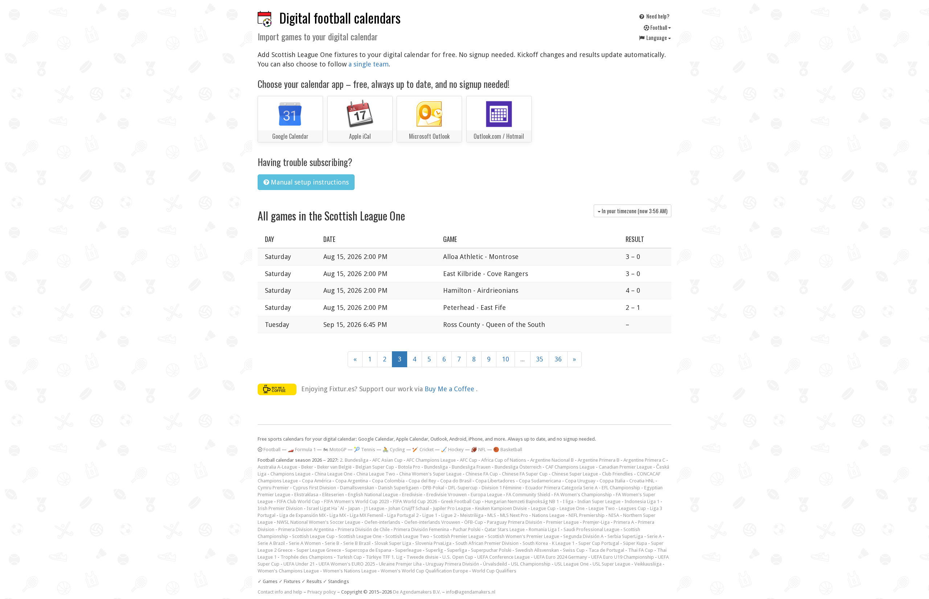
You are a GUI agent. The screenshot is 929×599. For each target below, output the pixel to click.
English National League (373, 494)
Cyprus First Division (314, 487)
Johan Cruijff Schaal (408, 508)
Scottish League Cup (313, 536)
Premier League (562, 522)
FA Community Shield (528, 494)
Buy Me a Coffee (450, 389)
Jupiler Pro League (452, 508)
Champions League (290, 474)
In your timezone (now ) (634, 211)
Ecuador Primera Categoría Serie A (561, 487)
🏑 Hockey (452, 449)
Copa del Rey (422, 480)
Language (656, 37)
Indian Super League (599, 501)
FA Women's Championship (583, 494)
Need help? (657, 16)
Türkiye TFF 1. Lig (384, 557)
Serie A (654, 536)
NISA (614, 515)
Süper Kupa (635, 543)
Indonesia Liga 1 (642, 501)
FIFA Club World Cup (298, 501)
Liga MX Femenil (366, 515)
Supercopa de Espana (368, 550)
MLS (491, 515)
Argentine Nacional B (552, 460)
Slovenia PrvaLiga (433, 543)
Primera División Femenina (421, 529)
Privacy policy (321, 592)
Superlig (434, 550)
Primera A (624, 522)
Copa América (316, 480)
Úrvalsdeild (495, 564)
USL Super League (611, 564)
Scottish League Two (407, 536)
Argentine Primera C (644, 460)
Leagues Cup (632, 508)
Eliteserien (333, 494)
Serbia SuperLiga (625, 536)
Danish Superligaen (398, 487)
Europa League (486, 494)
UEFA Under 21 (299, 564)
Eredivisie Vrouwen (446, 494)
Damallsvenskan (357, 487)
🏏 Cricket (423, 449)
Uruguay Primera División (452, 564)
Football (658, 27)
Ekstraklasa (306, 494)
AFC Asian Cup (387, 460)
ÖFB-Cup (473, 522)
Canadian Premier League (625, 467)
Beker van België (334, 467)
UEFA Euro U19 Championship (622, 557)
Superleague (408, 550)
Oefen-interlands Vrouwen (432, 522)
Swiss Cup (574, 550)
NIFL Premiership (587, 515)
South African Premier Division (487, 543)
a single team (368, 64)
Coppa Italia (612, 480)
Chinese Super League (575, 474)
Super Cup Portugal (598, 543)
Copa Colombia (388, 480)
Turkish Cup (349, 557)
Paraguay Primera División (514, 522)
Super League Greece (318, 550)
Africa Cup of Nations (503, 460)
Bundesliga (436, 467)
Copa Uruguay (580, 480)
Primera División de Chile (364, 529)
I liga (568, 501)
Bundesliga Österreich (518, 467)
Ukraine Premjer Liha (400, 564)
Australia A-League (277, 467)
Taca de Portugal (606, 550)
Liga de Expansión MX (302, 515)
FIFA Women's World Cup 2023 (356, 501)
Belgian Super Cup (375, 467)
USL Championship (531, 564)
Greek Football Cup (461, 501)
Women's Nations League (350, 571)
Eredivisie (412, 494)
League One (572, 508)
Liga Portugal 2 (402, 515)
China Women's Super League (430, 474)
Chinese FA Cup (482, 474)
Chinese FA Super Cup (525, 474)
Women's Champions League (288, 571)
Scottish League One (360, 536)
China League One (333, 474)
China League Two (375, 474)
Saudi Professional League (591, 529)
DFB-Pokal (433, 487)
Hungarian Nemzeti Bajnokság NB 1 (522, 501)
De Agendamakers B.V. (417, 592)
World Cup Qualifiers (494, 571)
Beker (307, 467)
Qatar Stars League (504, 529)
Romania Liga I (544, 529)
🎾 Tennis (364, 449)
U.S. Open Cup (457, 557)
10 (505, 359)
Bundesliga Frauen (471, 467)
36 (558, 359)
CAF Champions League (570, 467)
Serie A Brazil (271, 543)
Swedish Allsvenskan (537, 550)
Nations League (548, 515)
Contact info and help (280, 592)
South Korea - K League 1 (548, 543)
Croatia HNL (641, 480)
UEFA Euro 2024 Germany (560, 557)
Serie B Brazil (357, 543)
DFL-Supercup (463, 487)
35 (539, 359)
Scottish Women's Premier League (523, 536)
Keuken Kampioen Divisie (501, 508)
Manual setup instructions (309, 182)
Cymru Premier (273, 487)
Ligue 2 (448, 515)
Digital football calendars (340, 18)
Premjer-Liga (596, 522)
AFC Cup (468, 460)
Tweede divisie (422, 557)
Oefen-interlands (382, 522)
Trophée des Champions (307, 557)
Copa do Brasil (455, 480)
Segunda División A (583, 536)
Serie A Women (305, 543)
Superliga (457, 550)
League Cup (543, 508)
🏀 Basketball (507, 449)
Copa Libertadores (495, 480)
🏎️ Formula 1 (302, 449)
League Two (602, 508)
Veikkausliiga (648, 564)
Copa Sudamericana (540, 480)
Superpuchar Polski (491, 550)
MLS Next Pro (514, 515)
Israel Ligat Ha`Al (325, 508)
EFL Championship (621, 487)
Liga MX (338, 515)
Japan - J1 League (366, 508)
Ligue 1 (429, 515)
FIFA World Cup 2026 (415, 501)
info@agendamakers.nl (470, 592)
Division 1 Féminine (501, 487)
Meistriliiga (471, 515)
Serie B (332, 543)
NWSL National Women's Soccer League (318, 522)
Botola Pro (409, 467)
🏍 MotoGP (335, 449)
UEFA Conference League (503, 557)
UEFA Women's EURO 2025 (347, 564)
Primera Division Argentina (306, 529)
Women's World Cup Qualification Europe (424, 571)
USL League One (571, 564)
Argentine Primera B (598, 460)
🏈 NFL (478, 449)
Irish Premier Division (280, 508)
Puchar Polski (466, 529)
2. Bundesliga (354, 460)
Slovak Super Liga (393, 543)
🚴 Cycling (393, 449)
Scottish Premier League (458, 536)
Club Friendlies (617, 474)
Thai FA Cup (640, 550)
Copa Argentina (351, 480)
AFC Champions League (431, 460)
